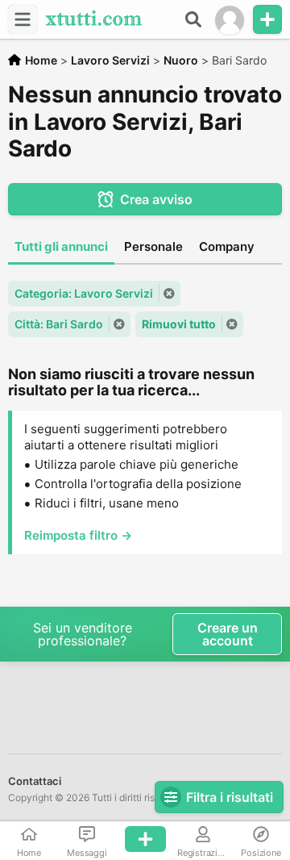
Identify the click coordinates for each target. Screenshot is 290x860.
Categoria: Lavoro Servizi (83, 293)
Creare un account (227, 634)
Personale (153, 246)
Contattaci (34, 780)
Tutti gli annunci (61, 246)
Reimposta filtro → (78, 535)
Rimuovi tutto (179, 324)
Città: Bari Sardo (58, 324)
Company (227, 246)
